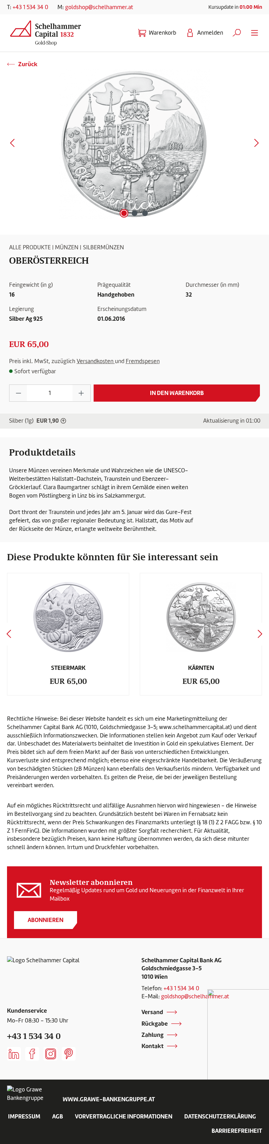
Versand (152, 1012)
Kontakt (153, 1046)
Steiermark (68, 668)
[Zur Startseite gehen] (48, 31)
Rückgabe (155, 1023)
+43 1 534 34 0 (30, 7)
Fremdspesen (143, 361)
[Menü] (254, 33)
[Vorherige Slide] (9, 634)
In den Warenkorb (177, 393)
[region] (134, 144)
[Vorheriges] (12, 144)
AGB (57, 1116)
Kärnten (201, 668)
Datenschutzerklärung (220, 1116)
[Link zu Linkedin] (14, 1054)
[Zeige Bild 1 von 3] (124, 213)
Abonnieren (45, 920)
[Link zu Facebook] (32, 1054)
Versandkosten (96, 361)
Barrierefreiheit (237, 1131)
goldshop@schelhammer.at (99, 7)
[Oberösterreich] (134, 144)
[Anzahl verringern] (18, 393)
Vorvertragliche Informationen (123, 1116)
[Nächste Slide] (260, 634)
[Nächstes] (256, 144)
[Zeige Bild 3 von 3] (145, 213)
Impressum (24, 1116)
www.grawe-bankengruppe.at (109, 1099)
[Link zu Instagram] (50, 1054)
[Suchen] (236, 33)
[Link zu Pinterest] (69, 1054)
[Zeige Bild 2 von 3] (134, 213)
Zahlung (153, 1035)
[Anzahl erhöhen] (81, 393)
